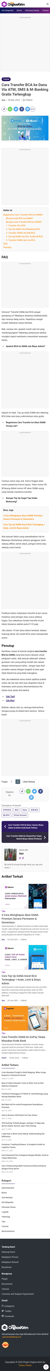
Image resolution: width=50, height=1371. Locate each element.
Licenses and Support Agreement (18, 1294)
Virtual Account (20, 815)
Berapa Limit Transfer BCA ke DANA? (24, 222)
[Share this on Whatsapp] (10, 109)
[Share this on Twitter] (15, 109)
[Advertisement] (25, 44)
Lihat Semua (29, 781)
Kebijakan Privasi (10, 1257)
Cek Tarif (10, 696)
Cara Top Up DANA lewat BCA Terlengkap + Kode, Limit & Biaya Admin (21, 979)
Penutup (7, 247)
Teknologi (6, 1217)
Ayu (3, 100)
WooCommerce (8, 1231)
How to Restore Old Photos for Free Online (19, 1115)
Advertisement (8, 1188)
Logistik (5, 1212)
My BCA (6, 815)
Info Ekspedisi (7, 10)
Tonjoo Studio (25, 1365)
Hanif (4, 1058)
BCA (17, 810)
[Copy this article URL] (4, 109)
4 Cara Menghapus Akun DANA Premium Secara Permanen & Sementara (20, 918)
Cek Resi (10, 700)
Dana (25, 810)
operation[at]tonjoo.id (11, 1337)
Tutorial (45, 10)
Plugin (5, 1279)
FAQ (5, 243)
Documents (7, 1284)
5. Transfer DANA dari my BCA (20, 240)
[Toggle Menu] (47, 4)
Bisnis (19, 10)
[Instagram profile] (20, 858)
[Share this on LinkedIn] (27, 109)
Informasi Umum (32, 10)
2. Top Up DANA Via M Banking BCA (23, 229)
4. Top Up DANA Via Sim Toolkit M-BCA (24, 236)
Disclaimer (7, 1267)
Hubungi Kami (8, 1252)
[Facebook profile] (23, 858)
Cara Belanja (7, 1197)
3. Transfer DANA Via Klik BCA (20, 233)
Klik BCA (34, 810)
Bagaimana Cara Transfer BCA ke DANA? (23, 214)
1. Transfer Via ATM (15, 225)
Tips (3, 911)
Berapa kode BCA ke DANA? (19, 218)
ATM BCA (7, 810)
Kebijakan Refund (10, 1262)
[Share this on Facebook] (21, 109)
